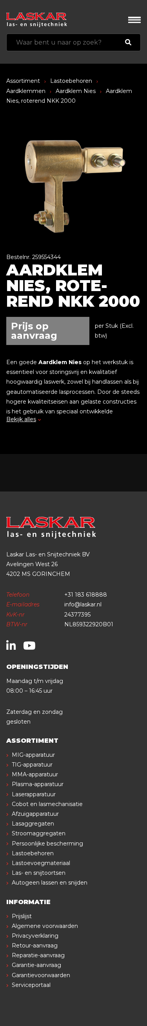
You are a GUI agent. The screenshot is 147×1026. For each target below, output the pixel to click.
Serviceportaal (31, 984)
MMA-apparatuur (35, 774)
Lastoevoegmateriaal (41, 863)
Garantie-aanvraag (36, 965)
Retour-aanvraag (35, 945)
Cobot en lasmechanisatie (47, 804)
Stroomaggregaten (38, 833)
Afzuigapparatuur (35, 813)
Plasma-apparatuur (38, 784)
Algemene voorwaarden (45, 925)
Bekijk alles (21, 419)
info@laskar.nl (83, 604)
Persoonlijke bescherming (47, 843)
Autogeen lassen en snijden (49, 882)
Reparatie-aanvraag (38, 955)
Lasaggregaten (33, 823)
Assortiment (23, 80)
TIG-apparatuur (32, 764)
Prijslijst (22, 916)
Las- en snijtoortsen (38, 872)
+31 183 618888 (85, 594)
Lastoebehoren (71, 80)
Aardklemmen (25, 91)
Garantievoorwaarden (41, 975)
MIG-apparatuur (33, 754)
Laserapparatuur (34, 794)
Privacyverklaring (35, 935)
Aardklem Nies (76, 91)
